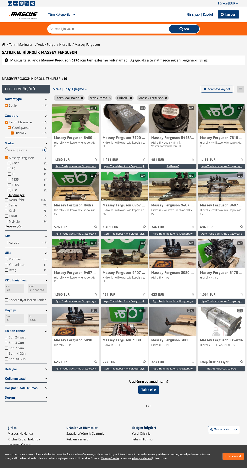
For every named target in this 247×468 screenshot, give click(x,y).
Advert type (13, 99)
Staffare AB (173, 166)
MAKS (31, 286)
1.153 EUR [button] (208, 160)
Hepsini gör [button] (16, 195)
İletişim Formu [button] (142, 439)
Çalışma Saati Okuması (21, 388)
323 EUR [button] (157, 362)
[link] (75, 118)
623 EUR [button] (157, 294)
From (8, 316)
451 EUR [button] (157, 160)
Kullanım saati (15, 378)
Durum (10, 397)
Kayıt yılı (11, 310)
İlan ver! (230, 14)
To (30, 316)
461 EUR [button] (109, 294)
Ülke (8, 252)
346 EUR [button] (157, 227)
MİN (7, 286)
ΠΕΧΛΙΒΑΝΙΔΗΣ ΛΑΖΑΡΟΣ (221, 368)
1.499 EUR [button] (110, 160)
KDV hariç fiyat (16, 280)
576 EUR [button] (60, 227)
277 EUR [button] (109, 362)
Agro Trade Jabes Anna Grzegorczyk (76, 166)
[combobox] (210, 429)
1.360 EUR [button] (62, 160)
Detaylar (11, 369)
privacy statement (142, 458)
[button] (26, 89)
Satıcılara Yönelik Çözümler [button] (86, 433)
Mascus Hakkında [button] (20, 433)
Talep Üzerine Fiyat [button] (214, 362)
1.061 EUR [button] (208, 294)
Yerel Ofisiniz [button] (141, 433)
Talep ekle (148, 390)
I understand (233, 456)
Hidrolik (65, 44)
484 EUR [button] (206, 227)
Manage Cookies (110, 458)
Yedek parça (46, 44)
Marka (9, 143)
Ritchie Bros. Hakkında (24, 439)
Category (11, 115)
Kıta (8, 236)
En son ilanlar (15, 330)
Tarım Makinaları (21, 44)
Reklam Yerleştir (78, 439)
